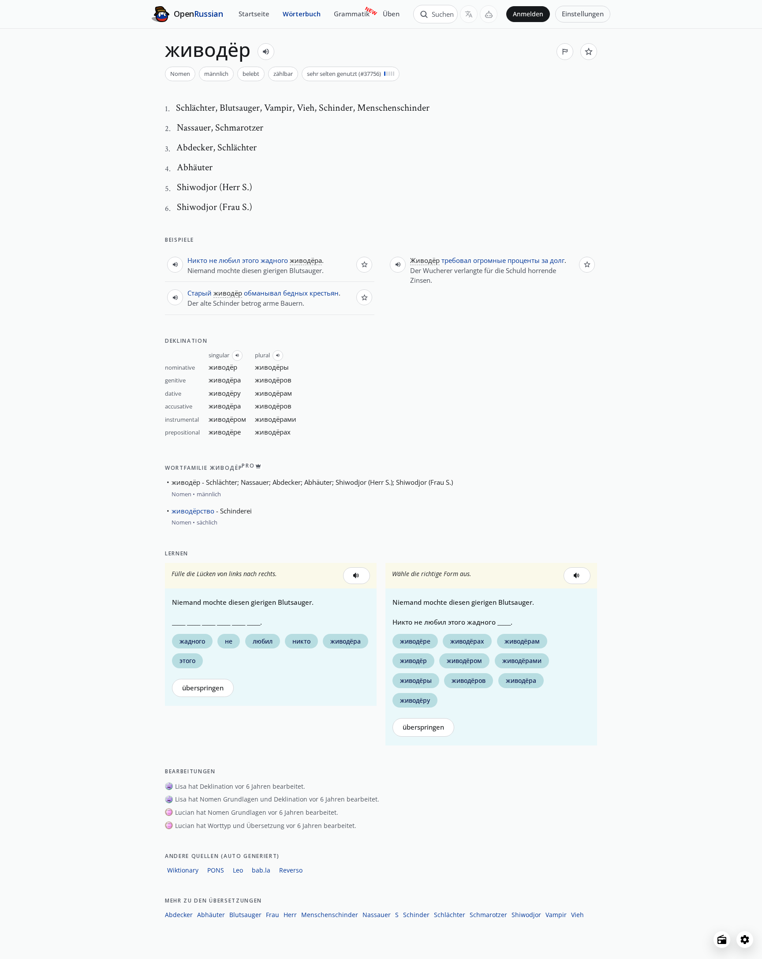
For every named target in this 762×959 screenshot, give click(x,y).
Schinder (416, 914)
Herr (290, 914)
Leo (238, 870)
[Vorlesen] (266, 51)
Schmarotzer (488, 914)
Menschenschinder (329, 914)
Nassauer (376, 914)
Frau (272, 914)
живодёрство (193, 510)
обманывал (262, 292)
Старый (199, 292)
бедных (295, 292)
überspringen (203, 688)
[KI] (488, 14)
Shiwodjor (526, 914)
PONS (215, 870)
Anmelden (528, 14)
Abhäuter (211, 914)
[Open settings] (744, 939)
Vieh (577, 914)
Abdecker (179, 914)
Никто (197, 260)
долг (557, 260)
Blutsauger (245, 914)
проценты (524, 260)
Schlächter (449, 914)
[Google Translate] (469, 14)
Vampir (556, 914)
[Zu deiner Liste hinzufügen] (588, 51)
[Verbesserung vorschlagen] (565, 51)
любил (229, 260)
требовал (456, 260)
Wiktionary (182, 870)
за (545, 260)
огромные (489, 260)
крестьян (324, 292)
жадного (274, 260)
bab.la (261, 870)
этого (250, 260)
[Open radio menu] (721, 939)
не (213, 260)
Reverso (291, 870)
